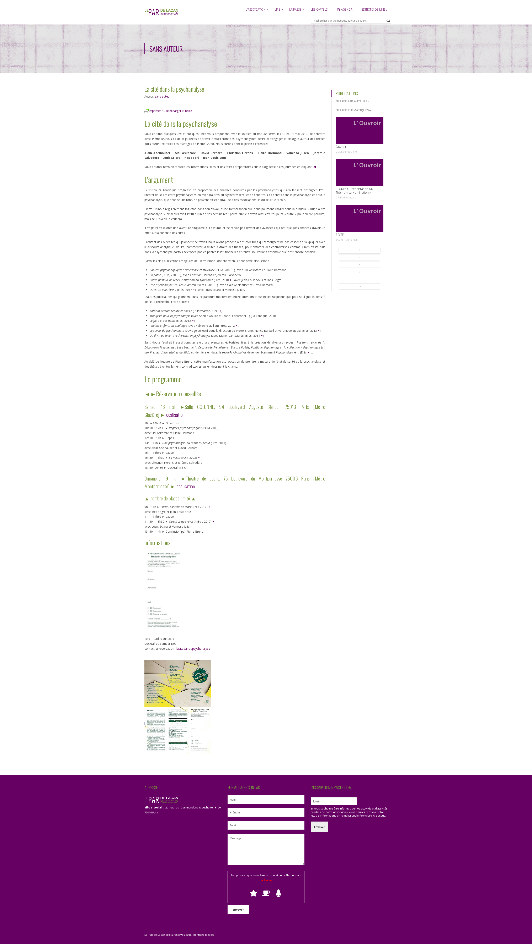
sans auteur (163, 96)
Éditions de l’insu (374, 9)
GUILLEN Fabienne (346, 151)
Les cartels (319, 9)
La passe (295, 9)
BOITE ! (340, 234)
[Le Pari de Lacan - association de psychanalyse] (161, 14)
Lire (277, 9)
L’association (256, 9)
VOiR (359, 130)
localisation (175, 414)
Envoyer (319, 827)
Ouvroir (341, 146)
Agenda (346, 9)
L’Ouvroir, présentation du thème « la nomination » (354, 190)
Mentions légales (203, 935)
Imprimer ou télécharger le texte (170, 111)
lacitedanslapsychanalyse (193, 649)
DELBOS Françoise (346, 197)
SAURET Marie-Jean (347, 239)
